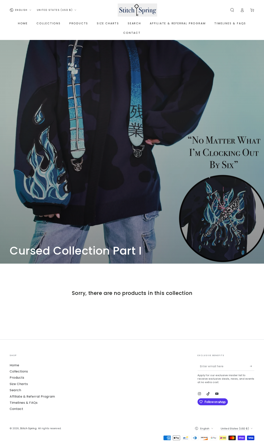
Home (14, 365)
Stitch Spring (28, 428)
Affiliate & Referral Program (32, 396)
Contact (16, 409)
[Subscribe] (252, 366)
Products (17, 377)
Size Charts (19, 384)
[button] (232, 10)
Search (15, 390)
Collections (19, 371)
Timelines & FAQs (24, 402)
